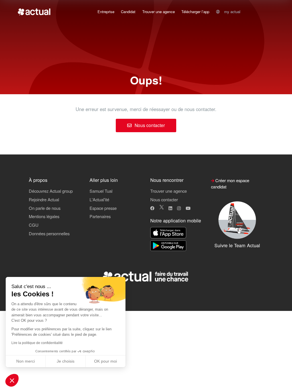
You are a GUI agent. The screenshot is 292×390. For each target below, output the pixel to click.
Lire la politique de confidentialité (37, 343)
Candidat (128, 11)
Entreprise (106, 11)
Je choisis (65, 361)
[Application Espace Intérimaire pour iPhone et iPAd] (168, 233)
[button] (12, 380)
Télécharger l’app (195, 11)
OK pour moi (105, 361)
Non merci (25, 361)
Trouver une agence (158, 11)
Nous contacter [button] (164, 199)
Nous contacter (149, 125)
